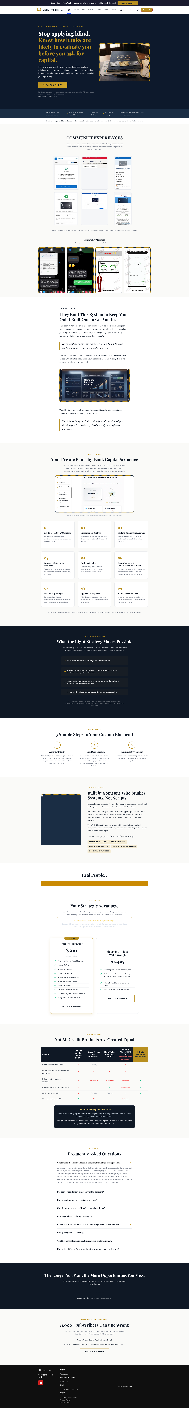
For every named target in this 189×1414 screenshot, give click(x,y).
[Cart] (126, 10)
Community (147, 10)
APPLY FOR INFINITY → (128, 3)
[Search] (121, 10)
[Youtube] (40, 1382)
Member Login (134, 10)
